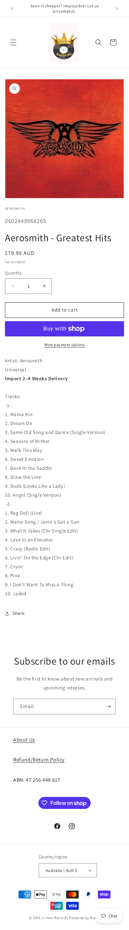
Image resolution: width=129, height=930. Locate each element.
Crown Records (55, 917)
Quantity (13, 273)
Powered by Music (84, 917)
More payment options (64, 344)
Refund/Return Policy (38, 759)
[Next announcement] (116, 8)
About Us (24, 739)
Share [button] (19, 613)
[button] (13, 42)
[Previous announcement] (12, 8)
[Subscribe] (108, 706)
